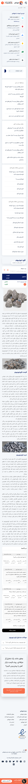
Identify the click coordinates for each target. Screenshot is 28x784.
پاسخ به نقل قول (19, 562)
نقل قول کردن (13, 562)
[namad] (22, 734)
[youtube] (3, 761)
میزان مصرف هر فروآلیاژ (17, 252)
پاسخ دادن (24, 562)
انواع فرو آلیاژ (20, 184)
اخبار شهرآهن (24, 722)
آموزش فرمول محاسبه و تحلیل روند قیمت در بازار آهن (14, 690)
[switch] (23, 262)
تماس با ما (11, 722)
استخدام (12, 725)
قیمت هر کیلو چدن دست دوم (16, 116)
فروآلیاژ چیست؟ (19, 179)
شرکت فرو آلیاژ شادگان (18, 232)
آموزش (25, 725)
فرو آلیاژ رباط (20, 247)
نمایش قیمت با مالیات (17, 263)
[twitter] (14, 761)
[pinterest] (7, 761)
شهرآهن (16, 3)
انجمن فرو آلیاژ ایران (18, 242)
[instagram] (25, 761)
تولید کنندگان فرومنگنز (18, 223)
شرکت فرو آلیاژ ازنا (19, 213)
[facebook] (10, 761)
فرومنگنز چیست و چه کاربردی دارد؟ (15, 218)
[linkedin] (14, 764)
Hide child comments (7, 562)
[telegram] (21, 761)
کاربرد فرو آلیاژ (20, 189)
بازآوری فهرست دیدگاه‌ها (19, 626)
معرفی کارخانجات (10, 714)
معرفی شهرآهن (23, 714)
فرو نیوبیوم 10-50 (21, 282)
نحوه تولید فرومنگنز (18, 227)
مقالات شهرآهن (10, 719)
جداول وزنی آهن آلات (9, 717)
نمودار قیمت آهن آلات (22, 717)
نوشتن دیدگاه (12, 630)
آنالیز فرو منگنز (20, 237)
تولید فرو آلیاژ (20, 194)
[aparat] (18, 761)
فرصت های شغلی (23, 719)
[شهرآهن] (21, 3)
